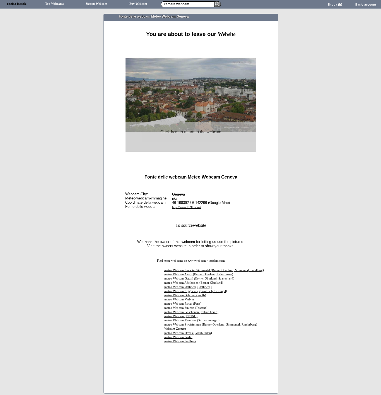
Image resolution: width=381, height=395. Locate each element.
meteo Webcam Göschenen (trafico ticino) (191, 312)
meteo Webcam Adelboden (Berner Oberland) (193, 282)
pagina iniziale (16, 3)
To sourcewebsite (190, 225)
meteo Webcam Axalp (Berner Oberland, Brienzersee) (198, 274)
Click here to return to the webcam (190, 131)
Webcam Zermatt (175, 328)
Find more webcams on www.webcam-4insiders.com (191, 260)
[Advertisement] (191, 44)
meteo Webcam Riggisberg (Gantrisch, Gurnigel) (195, 291)
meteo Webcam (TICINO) (180, 316)
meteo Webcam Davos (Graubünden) (188, 332)
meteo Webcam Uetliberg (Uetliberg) (188, 286)
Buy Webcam (138, 3)
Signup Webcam (96, 3)
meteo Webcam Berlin (178, 337)
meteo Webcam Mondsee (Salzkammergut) (192, 320)
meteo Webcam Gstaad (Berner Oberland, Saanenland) (199, 278)
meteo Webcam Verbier (179, 299)
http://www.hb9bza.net (186, 207)
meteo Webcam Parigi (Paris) (182, 303)
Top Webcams (54, 3)
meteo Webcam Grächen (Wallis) (185, 295)
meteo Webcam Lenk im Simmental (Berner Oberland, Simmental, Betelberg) (214, 270)
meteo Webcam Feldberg (180, 341)
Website (226, 34)
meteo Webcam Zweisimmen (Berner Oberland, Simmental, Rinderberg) (210, 324)
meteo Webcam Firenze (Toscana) (186, 307)
